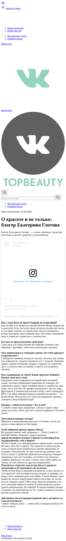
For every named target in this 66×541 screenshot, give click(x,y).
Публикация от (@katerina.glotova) (21, 316)
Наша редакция (15, 28)
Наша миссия (14, 31)
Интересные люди (16, 36)
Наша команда (14, 526)
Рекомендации (15, 38)
